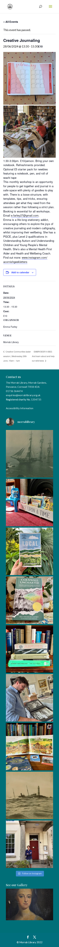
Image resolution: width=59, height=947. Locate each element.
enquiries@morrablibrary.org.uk (23, 395)
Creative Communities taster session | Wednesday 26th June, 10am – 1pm (17, 356)
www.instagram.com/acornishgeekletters (25, 259)
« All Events (10, 22)
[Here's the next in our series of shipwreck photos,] (29, 795)
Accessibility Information (19, 408)
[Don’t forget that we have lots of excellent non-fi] (29, 746)
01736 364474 (14, 391)
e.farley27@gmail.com (25, 215)
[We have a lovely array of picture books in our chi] (29, 502)
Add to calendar (20, 272)
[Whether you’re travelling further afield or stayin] (29, 551)
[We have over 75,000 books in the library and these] (29, 649)
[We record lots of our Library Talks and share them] (29, 600)
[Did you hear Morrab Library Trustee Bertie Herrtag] (29, 844)
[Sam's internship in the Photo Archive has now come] (29, 698)
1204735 (36, 399)
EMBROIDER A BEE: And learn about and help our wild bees (43, 356)
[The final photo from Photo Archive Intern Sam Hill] (29, 453)
